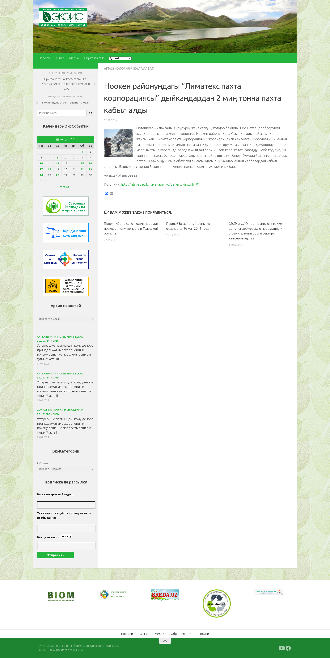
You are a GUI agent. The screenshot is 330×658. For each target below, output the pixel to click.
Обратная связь (95, 58)
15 (82, 163)
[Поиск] (90, 113)
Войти (204, 633)
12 (57, 163)
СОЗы (56, 340)
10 (41, 163)
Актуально (44, 336)
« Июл (64, 186)
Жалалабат (143, 68)
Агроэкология (117, 68)
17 (41, 169)
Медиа (74, 58)
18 (49, 169)
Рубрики (42, 463)
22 (82, 169)
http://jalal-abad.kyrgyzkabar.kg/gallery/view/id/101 (160, 184)
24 (41, 175)
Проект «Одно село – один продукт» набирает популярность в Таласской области (131, 228)
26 (57, 175)
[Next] (119, 597)
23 (90, 169)
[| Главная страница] (63, 17)
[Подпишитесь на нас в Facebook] (288, 647)
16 (90, 163)
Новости (45, 58)
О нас (60, 58)
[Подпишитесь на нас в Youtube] (281, 647)
